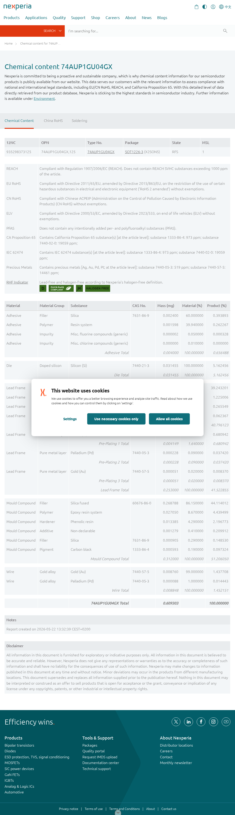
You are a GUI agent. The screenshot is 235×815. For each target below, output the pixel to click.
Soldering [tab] (79, 120)
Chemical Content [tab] (19, 120)
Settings (70, 419)
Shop (95, 17)
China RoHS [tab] (53, 120)
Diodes (10, 751)
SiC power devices (19, 769)
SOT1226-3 (134, 152)
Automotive (14, 792)
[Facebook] (201, 721)
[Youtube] (226, 721)
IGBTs (9, 780)
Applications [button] (36, 17)
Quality (59, 17)
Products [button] (12, 17)
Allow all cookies (169, 419)
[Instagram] (213, 721)
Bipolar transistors (19, 745)
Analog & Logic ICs (19, 786)
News (147, 17)
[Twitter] (176, 721)
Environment (44, 98)
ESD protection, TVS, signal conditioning (37, 757)
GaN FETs (12, 775)
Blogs (162, 17)
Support (78, 17)
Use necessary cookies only (116, 419)
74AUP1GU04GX (101, 152)
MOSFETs (12, 763)
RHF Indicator (17, 282)
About (130, 17)
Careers (113, 17)
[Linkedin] (188, 721)
